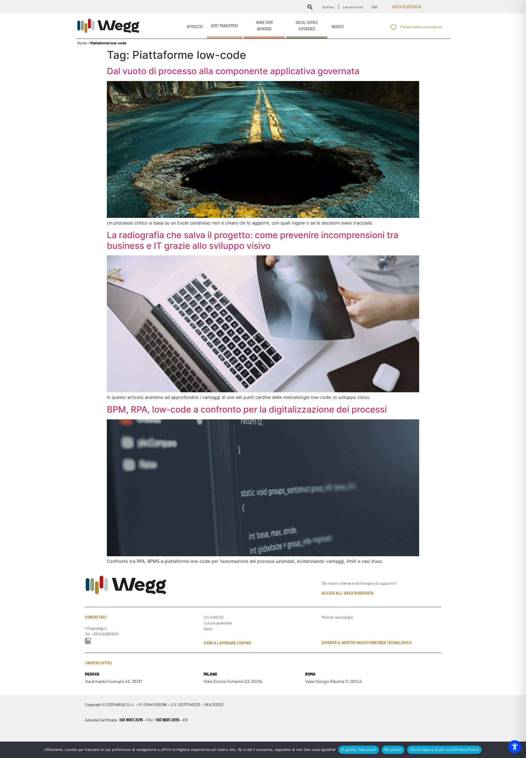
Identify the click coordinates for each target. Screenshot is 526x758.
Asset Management (224, 25)
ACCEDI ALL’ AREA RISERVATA (347, 593)
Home (82, 43)
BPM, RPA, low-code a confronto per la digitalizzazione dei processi (247, 409)
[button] (309, 6)
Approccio (195, 26)
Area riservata (406, 6)
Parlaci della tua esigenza (421, 26)
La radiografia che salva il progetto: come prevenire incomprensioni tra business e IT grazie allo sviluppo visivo (252, 240)
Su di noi (328, 7)
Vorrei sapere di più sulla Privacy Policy (444, 749)
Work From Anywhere (264, 25)
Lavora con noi (353, 7)
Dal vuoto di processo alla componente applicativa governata (233, 71)
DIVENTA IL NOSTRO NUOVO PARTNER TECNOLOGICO (367, 642)
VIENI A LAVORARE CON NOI (227, 643)
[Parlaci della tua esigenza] (393, 27)
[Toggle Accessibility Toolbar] (515, 747)
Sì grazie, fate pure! (358, 749)
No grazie (392, 749)
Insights (337, 26)
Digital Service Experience (307, 25)
